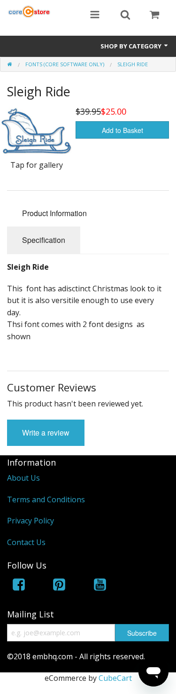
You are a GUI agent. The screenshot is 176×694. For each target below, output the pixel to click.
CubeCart (115, 678)
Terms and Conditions (46, 499)
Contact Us (26, 542)
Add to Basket (122, 130)
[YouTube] (100, 586)
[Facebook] (19, 586)
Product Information (54, 213)
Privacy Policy (30, 520)
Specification (43, 239)
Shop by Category (131, 46)
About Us (23, 478)
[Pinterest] (59, 586)
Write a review (45, 432)
